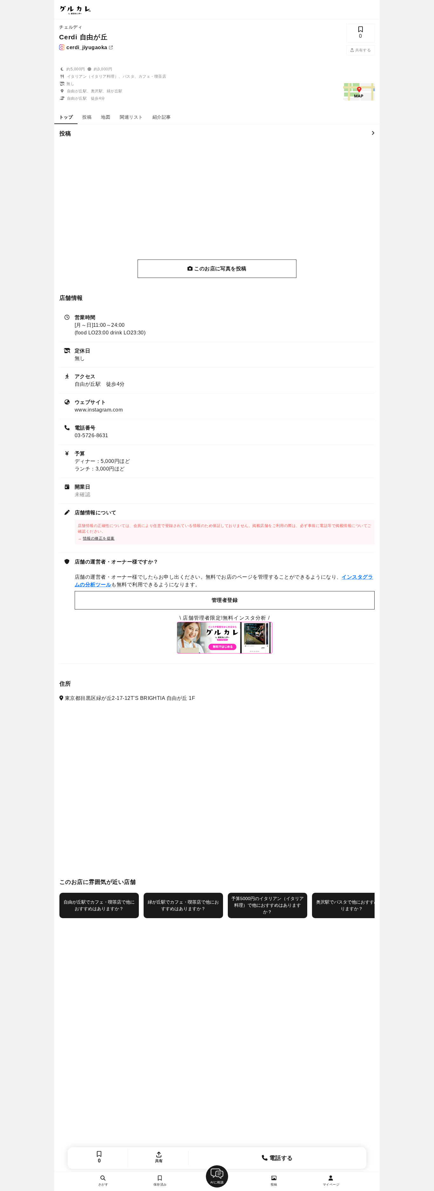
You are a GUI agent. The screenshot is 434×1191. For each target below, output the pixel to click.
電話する (280, 1158)
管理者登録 (225, 600)
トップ (66, 117)
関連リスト (131, 117)
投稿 (87, 117)
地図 (105, 117)
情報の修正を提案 (99, 538)
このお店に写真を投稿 (220, 268)
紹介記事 (162, 117)
